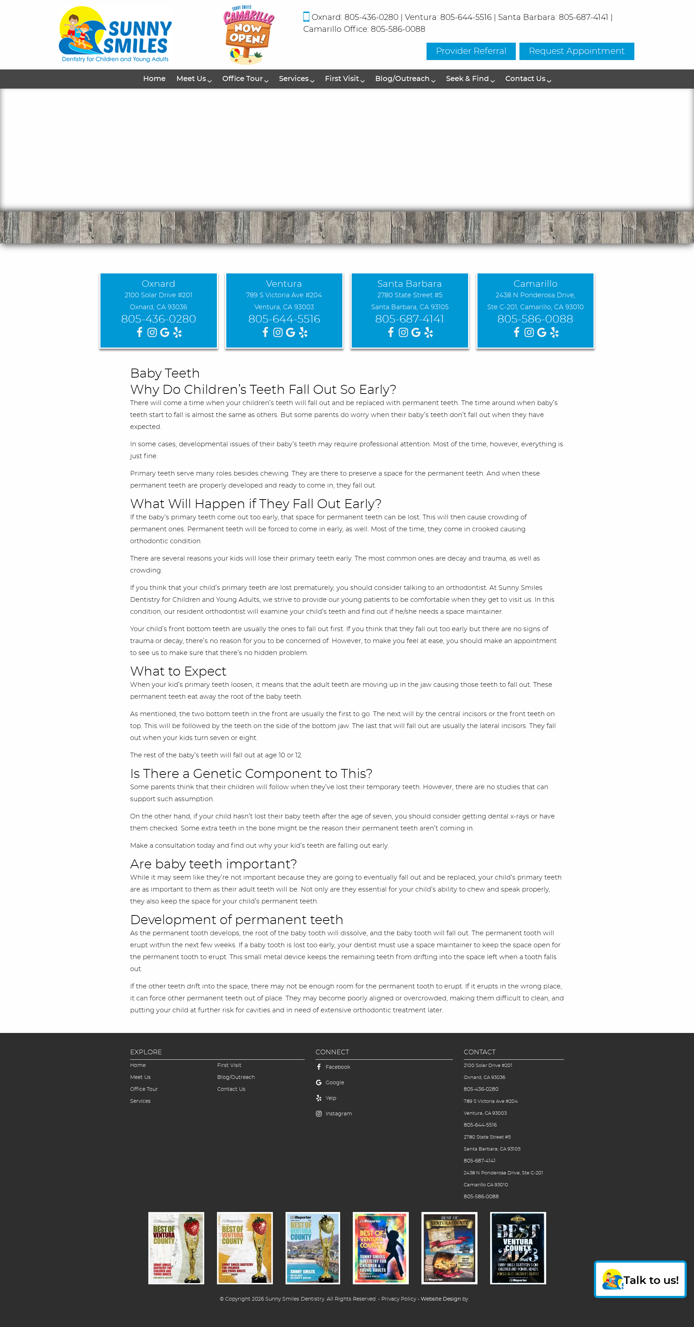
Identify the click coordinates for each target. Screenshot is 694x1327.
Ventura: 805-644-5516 (448, 17)
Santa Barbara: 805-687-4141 (553, 17)
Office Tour (242, 78)
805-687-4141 (409, 319)
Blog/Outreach (402, 78)
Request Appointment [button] (577, 51)
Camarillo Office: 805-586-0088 (364, 29)
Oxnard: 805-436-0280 (355, 17)
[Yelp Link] (319, 1102)
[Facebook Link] (319, 1070)
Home (154, 78)
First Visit (342, 78)
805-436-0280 (158, 319)
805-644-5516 (284, 319)
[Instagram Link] (319, 1117)
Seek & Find (467, 78)
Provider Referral (471, 51)
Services (294, 78)
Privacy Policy (398, 1299)
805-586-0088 (535, 319)
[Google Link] (319, 1086)
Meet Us (191, 78)
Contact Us (525, 78)
